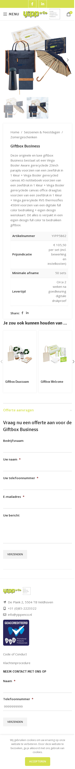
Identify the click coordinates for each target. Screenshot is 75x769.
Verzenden (15, 554)
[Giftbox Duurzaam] (19, 354)
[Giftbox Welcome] (55, 354)
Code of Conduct (15, 654)
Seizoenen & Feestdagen (42, 132)
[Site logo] (41, 14)
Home (14, 132)
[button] (7, 60)
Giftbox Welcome (52, 382)
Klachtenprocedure (16, 663)
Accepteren (37, 761)
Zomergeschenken (23, 137)
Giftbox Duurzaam (17, 382)
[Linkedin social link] (27, 313)
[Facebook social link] (22, 313)
